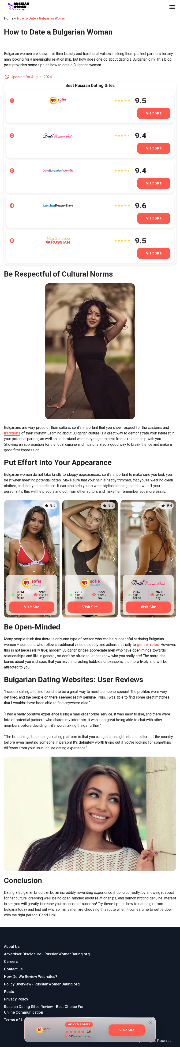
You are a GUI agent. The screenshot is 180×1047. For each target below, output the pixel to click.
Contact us (13, 969)
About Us (12, 946)
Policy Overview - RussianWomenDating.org (42, 984)
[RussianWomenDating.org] (86, 7)
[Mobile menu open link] (172, 7)
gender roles (148, 644)
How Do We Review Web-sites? (30, 976)
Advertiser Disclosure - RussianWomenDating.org (47, 954)
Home (8, 18)
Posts (9, 991)
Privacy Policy (16, 999)
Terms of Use (16, 1020)
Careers (11, 961)
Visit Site (31, 607)
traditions (12, 433)
